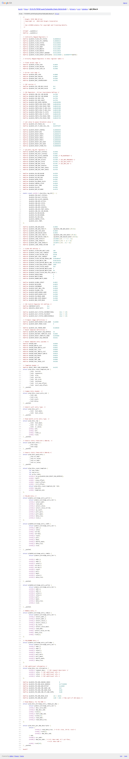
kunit (20, 9)
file (56, 14)
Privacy (16, 756)
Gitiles (11, 756)
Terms (22, 756)
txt (121, 756)
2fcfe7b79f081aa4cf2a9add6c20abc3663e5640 (48, 9)
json (125, 756)
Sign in (125, 3)
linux (26, 9)
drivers (73, 9)
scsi (78, 9)
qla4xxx (85, 9)
